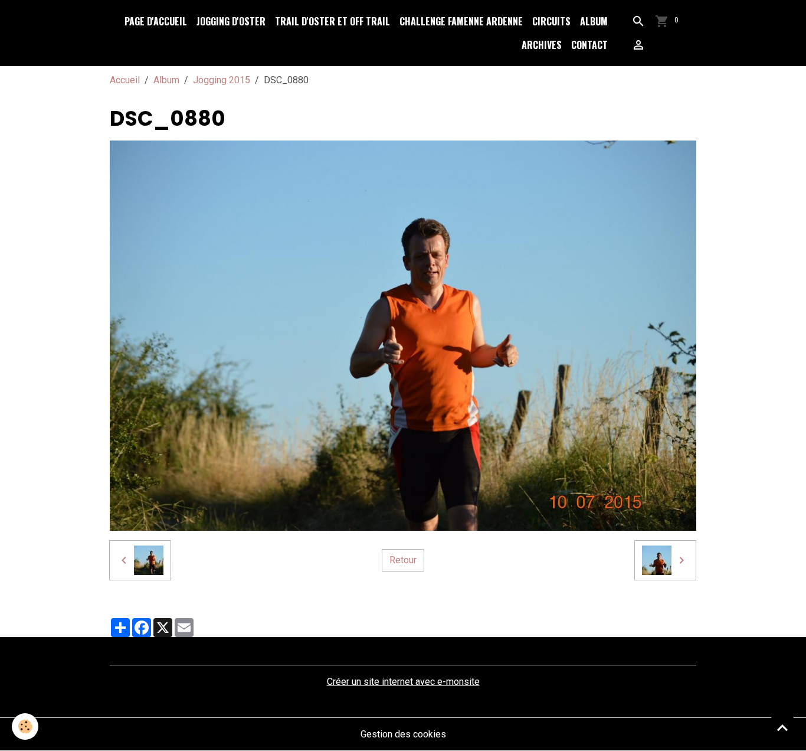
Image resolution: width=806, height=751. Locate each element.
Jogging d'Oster (231, 21)
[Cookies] (25, 726)
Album (594, 21)
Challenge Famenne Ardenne (461, 21)
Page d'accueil (155, 21)
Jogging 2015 (221, 80)
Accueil (125, 80)
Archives (542, 45)
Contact (589, 45)
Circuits (551, 21)
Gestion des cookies (403, 734)
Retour (403, 560)
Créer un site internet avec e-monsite (403, 681)
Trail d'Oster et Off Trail (332, 21)
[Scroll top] (782, 727)
